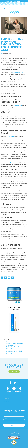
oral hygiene (11, 163)
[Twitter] (5, 277)
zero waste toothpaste (18, 72)
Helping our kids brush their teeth (14, 350)
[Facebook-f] (2, 277)
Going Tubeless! (10, 342)
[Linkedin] (9, 277)
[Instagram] (12, 277)
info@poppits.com (14, 433)
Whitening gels (11, 136)
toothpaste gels (17, 105)
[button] (4, 8)
